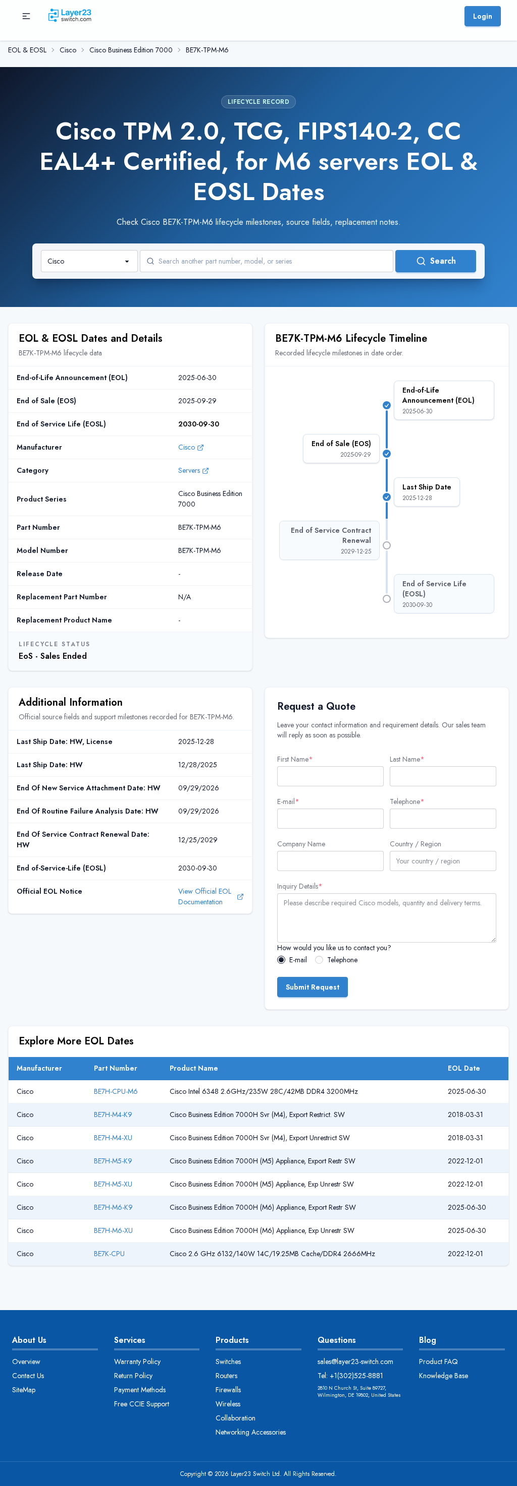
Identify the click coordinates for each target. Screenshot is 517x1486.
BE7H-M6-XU (113, 1230)
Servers (189, 470)
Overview (26, 1361)
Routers (226, 1376)
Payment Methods (140, 1390)
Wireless (228, 1404)
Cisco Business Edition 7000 (131, 50)
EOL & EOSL (27, 50)
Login (482, 16)
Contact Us (28, 1376)
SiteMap (23, 1390)
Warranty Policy (137, 1361)
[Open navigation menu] (26, 16)
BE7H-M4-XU (113, 1138)
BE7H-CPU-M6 (116, 1091)
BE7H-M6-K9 (113, 1207)
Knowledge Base (443, 1376)
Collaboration (235, 1418)
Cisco (68, 50)
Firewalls (228, 1390)
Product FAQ (438, 1361)
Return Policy (133, 1376)
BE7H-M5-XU (113, 1184)
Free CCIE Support (141, 1404)
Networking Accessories (251, 1432)
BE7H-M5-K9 (113, 1161)
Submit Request (312, 987)
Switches (228, 1361)
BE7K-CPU (109, 1254)
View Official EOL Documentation (204, 896)
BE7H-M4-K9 (113, 1114)
